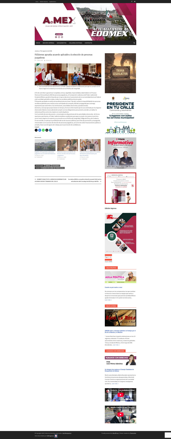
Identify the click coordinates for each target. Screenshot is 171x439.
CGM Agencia (50, 436)
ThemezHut (133, 433)
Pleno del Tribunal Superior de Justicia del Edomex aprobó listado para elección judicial (90, 153)
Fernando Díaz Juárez (48, 168)
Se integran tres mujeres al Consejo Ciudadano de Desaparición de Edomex (119, 370)
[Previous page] (106, 255)
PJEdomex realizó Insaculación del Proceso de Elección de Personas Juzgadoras (66, 153)
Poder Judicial (60, 168)
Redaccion (49, 60)
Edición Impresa (44, 1)
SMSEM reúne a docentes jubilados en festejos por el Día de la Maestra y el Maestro (120, 331)
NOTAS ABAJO (55, 165)
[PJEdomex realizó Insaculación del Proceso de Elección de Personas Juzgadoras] (67, 145)
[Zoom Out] (106, 260)
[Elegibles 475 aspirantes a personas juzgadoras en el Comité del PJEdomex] (45, 145)
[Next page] (110, 255)
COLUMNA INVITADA (75, 43)
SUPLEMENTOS (61, 43)
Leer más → (108, 300)
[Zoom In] (110, 260)
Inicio (37, 1)
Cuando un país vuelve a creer (113, 287)
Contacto (88, 43)
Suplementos (52, 1)
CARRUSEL (47, 165)
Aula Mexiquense (66, 433)
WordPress (116, 433)
